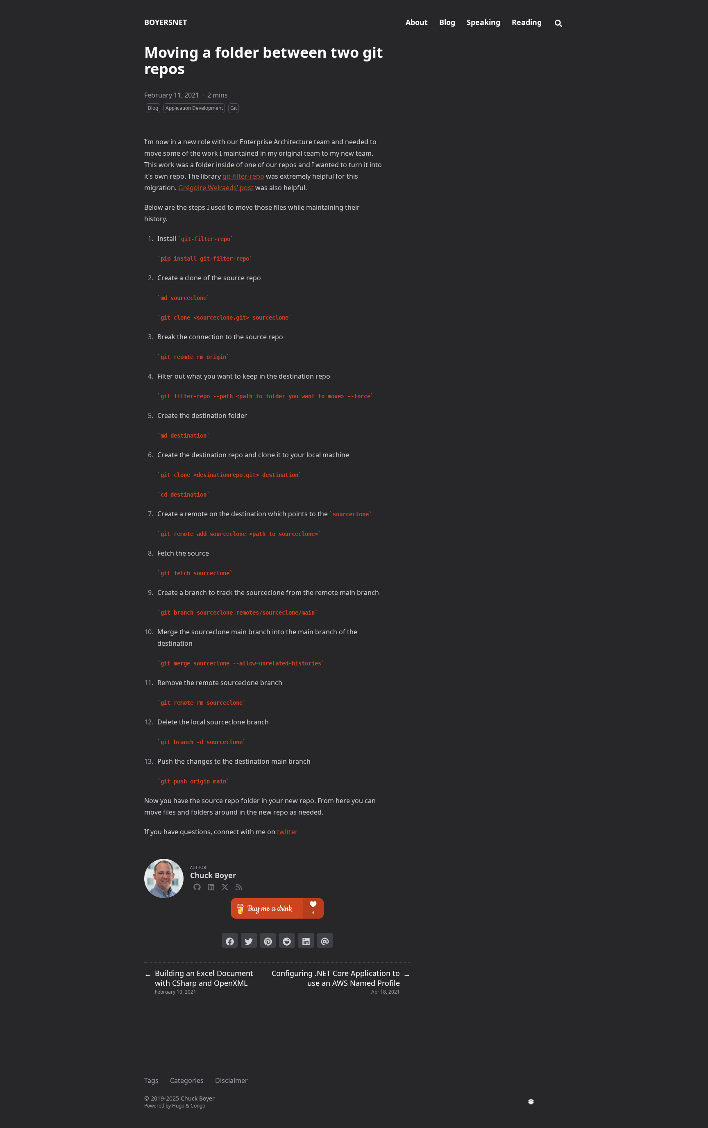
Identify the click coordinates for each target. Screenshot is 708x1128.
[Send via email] (325, 940)
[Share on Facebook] (230, 940)
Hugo (178, 1105)
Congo (198, 1105)
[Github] (197, 886)
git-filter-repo (243, 176)
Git (233, 107)
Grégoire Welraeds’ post (216, 187)
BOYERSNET (165, 22)
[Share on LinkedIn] (305, 940)
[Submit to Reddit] (287, 940)
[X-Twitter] (225, 886)
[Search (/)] (558, 22)
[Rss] (239, 886)
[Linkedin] (211, 886)
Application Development (194, 107)
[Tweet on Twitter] (248, 940)
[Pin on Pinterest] (268, 940)
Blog (153, 107)
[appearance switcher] (531, 1102)
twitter (287, 831)
